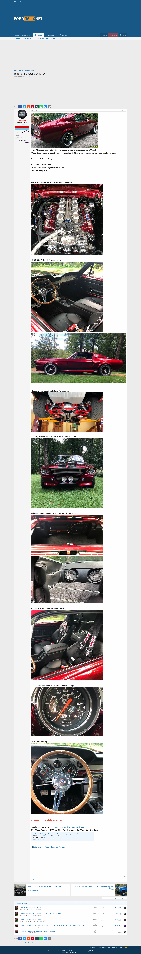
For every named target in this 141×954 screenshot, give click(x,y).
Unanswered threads (43, 38)
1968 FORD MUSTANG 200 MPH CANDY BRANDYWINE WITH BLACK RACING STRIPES (52, 925)
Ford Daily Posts (38, 909)
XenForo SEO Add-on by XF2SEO (70, 952)
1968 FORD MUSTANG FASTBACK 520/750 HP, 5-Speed (40, 913)
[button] (32, 35)
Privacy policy (111, 947)
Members (65, 35)
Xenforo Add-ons (85, 951)
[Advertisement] (92, 18)
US (28, 135)
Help (117, 947)
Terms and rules (101, 947)
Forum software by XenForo (62, 951)
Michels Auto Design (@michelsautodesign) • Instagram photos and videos (57, 834)
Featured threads (28, 38)
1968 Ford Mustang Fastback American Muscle (37, 931)
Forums (30, 2)
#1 (125, 110)
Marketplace (20, 2)
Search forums (57, 38)
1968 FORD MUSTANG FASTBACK (32, 907)
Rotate (34, 879)
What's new (51, 35)
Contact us (92, 947)
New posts (19, 38)
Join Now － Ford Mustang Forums (49, 847)
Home (17, 35)
